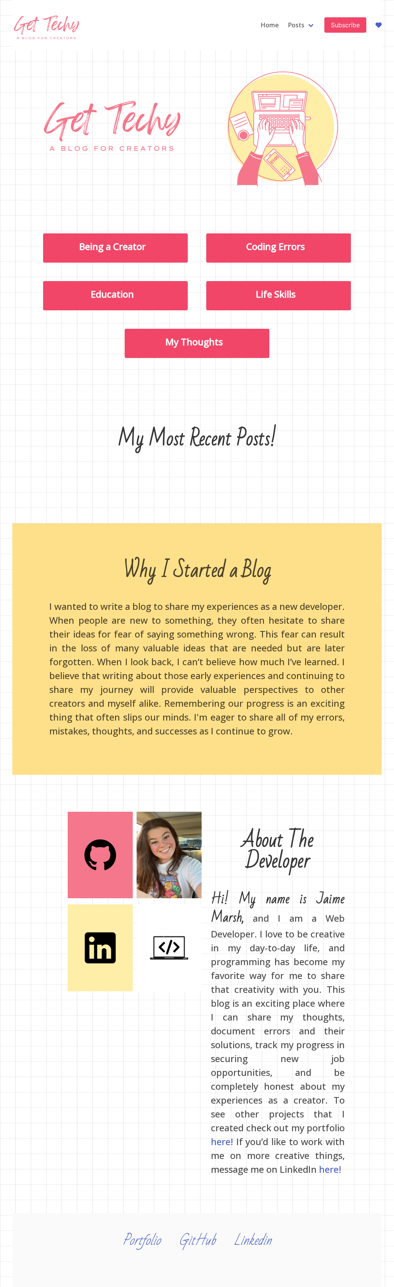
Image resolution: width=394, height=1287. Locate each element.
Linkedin (252, 1241)
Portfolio (141, 1241)
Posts (296, 25)
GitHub (197, 1241)
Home (269, 25)
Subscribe (345, 25)
